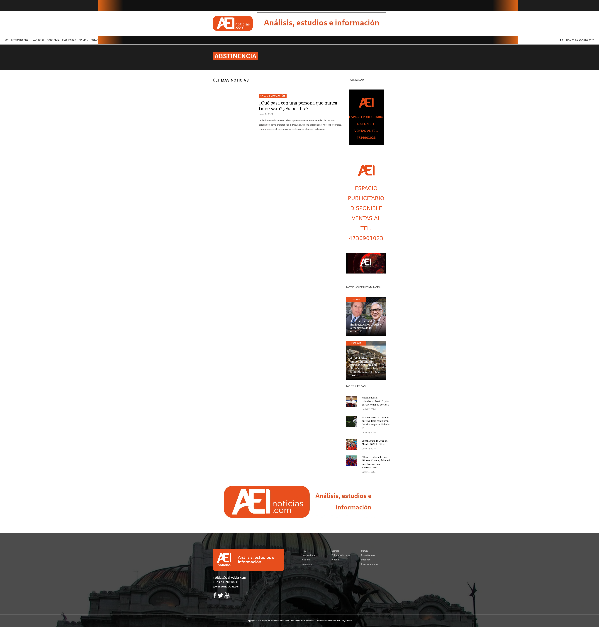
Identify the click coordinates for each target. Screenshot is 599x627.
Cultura (364, 551)
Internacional (20, 40)
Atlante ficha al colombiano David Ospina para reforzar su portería (375, 401)
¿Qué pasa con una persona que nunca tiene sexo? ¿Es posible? (298, 106)
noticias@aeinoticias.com (229, 577)
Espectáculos (368, 555)
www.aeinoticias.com (226, 586)
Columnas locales (340, 555)
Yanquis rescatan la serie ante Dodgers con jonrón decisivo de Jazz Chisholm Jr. (376, 423)
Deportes (365, 559)
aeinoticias (295, 621)
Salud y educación (272, 96)
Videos (335, 559)
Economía (53, 40)
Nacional (38, 40)
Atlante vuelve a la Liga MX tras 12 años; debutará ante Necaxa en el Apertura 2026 (376, 462)
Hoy (7, 40)
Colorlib (349, 621)
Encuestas (69, 40)
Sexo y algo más (369, 564)
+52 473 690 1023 (225, 582)
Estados (96, 40)
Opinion (83, 40)
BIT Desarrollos (309, 621)
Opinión (335, 551)
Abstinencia (235, 56)
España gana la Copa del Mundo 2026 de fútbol (375, 442)
